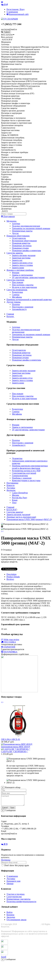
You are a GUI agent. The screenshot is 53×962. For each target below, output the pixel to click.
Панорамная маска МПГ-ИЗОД (15, 746)
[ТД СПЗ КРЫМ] (9, 19)
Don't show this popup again (16, 865)
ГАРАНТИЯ (9, 647)
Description (11, 574)
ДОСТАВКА (10, 642)
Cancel (5, 808)
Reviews (10, 579)
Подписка (5, 860)
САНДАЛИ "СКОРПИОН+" (14, 751)
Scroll (3, 957)
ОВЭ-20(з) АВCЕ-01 (10, 739)
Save (12, 808)
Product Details (13, 577)
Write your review (11, 639)
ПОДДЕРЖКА (10, 652)
